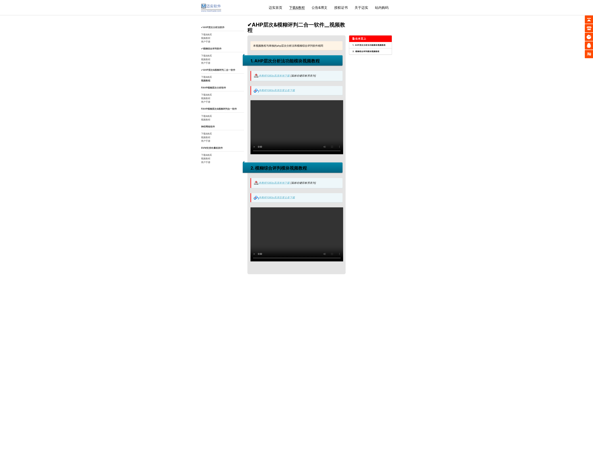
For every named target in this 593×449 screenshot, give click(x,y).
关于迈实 (361, 8)
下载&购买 (206, 34)
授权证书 (341, 8)
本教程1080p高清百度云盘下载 (277, 90)
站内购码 (382, 8)
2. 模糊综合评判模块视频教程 (366, 51)
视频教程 (205, 38)
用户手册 (205, 41)
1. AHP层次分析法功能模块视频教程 (369, 45)
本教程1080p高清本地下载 (274, 75)
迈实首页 (275, 8)
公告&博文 (319, 8)
